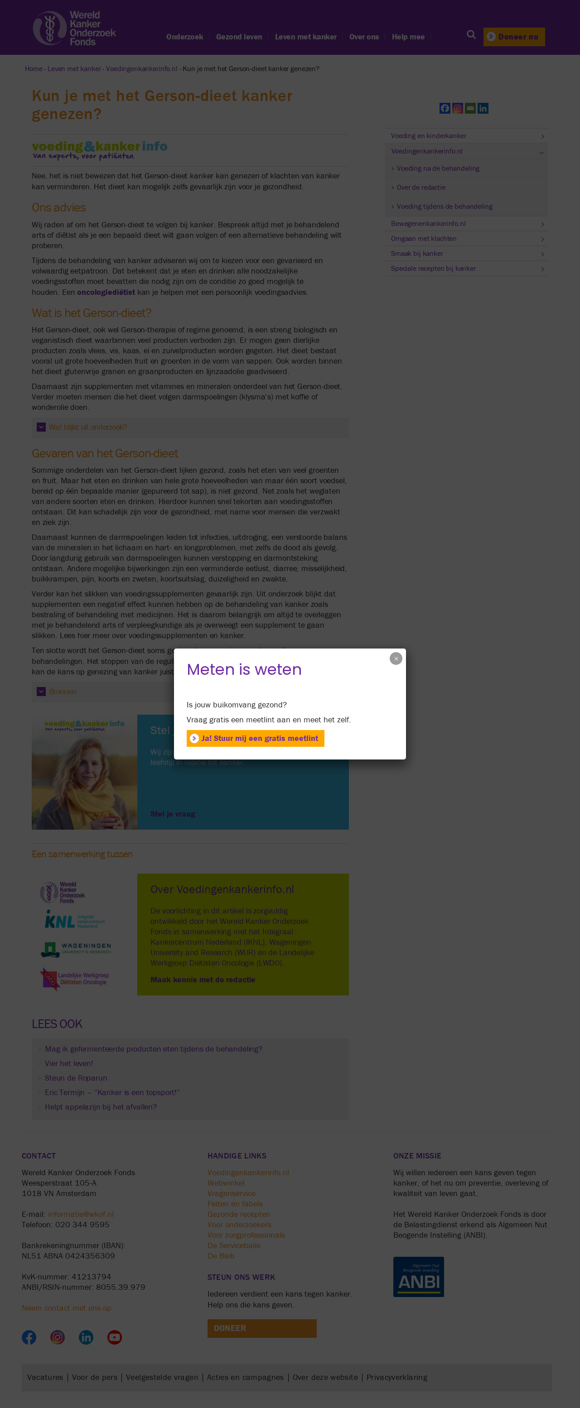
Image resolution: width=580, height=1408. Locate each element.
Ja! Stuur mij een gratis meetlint (260, 738)
